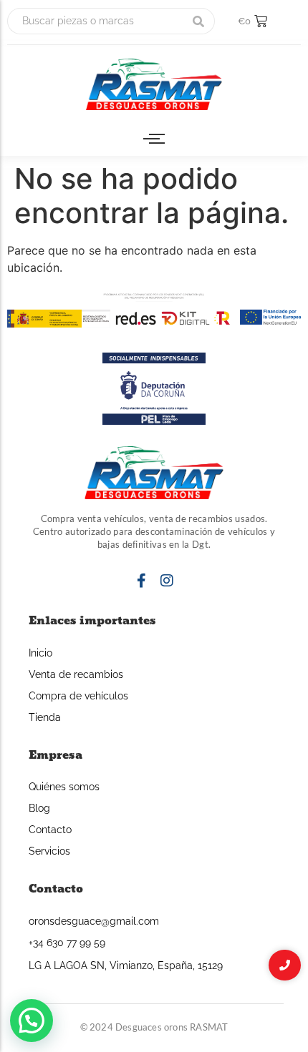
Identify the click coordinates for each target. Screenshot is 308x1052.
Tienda (45, 717)
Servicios (49, 851)
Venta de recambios (76, 674)
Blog (39, 808)
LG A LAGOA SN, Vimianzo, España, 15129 (126, 965)
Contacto (50, 829)
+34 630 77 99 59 (67, 942)
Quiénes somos (64, 786)
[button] (31, 1020)
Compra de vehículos (78, 696)
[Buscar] (199, 21)
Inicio (40, 653)
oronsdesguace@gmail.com (94, 921)
